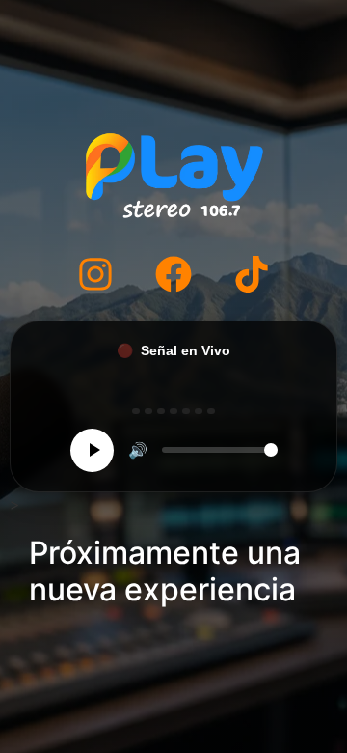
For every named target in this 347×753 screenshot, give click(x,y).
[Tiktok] (251, 274)
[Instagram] (95, 274)
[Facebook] (173, 274)
